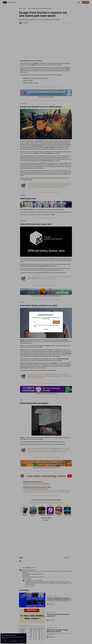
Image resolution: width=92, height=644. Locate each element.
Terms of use (51, 325)
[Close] (60, 313)
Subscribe (56, 322)
